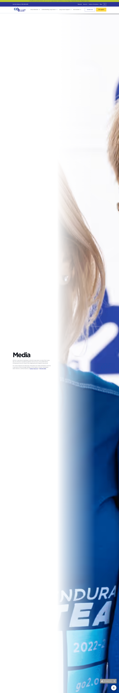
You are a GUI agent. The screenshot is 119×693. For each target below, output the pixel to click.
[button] (104, 4)
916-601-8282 (42, 368)
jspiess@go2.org (34, 368)
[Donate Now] (90, 10)
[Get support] (101, 10)
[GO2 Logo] (20, 9)
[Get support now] (114, 688)
